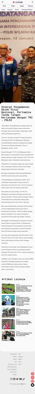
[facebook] (32, 377)
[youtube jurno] (20, 379)
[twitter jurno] (17, 379)
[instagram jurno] (11, 379)
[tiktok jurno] (23, 379)
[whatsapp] (32, 381)
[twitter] (32, 374)
